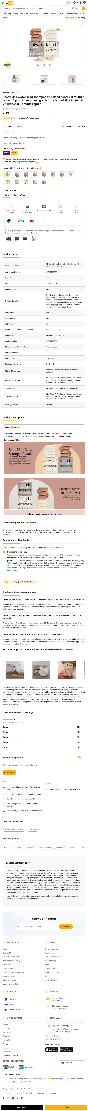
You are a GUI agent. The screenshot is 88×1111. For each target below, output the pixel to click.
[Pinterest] (23, 1098)
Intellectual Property (11, 961)
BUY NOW (66, 1107)
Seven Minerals (45, 847)
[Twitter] (18, 1098)
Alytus (5, 1044)
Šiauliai (6, 1036)
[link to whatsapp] (38, 65)
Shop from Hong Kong (58, 1079)
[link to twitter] (50, 65)
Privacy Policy (28, 1093)
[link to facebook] (44, 65)
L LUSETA (8, 847)
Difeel (19, 847)
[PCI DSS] (8, 1067)
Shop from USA (10, 1079)
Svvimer (30, 847)
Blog (47, 976)
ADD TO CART (22, 1107)
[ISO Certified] (25, 1067)
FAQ (47, 964)
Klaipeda (6, 1032)
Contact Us (7, 953)
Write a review (9, 772)
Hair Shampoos (66, 14)
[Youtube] (13, 1098)
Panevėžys (7, 1040)
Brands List (49, 953)
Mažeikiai (6, 1052)
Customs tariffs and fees (13, 972)
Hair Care (35, 14)
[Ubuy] (9, 2)
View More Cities (10, 1056)
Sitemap (6, 964)
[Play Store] (66, 1050)
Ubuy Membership (10, 984)
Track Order (8, 968)
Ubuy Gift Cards (52, 972)
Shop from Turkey (27, 1082)
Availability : (8, 126)
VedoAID (72, 847)
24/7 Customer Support (62, 1026)
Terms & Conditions (12, 1093)
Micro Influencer (9, 980)
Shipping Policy (9, 976)
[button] (70, 2)
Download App (51, 949)
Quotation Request (11, 957)
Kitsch (5, 18)
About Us (7, 949)
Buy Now (34, 233)
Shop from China (11, 1082)
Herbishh (59, 847)
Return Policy (50, 961)
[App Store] (52, 1050)
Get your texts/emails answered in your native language (66, 1030)
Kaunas (6, 1028)
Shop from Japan (39, 1079)
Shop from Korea (76, 1079)
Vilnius (5, 1024)
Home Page (7, 14)
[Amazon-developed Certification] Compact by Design (40, 557)
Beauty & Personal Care (22, 14)
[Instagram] (9, 1098)
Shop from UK (24, 1079)
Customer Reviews (53, 957)
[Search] (84, 8)
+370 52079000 (54, 1039)
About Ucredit (51, 968)
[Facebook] (5, 1098)
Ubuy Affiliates (51, 980)
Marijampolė (8, 1048)
